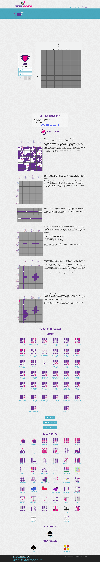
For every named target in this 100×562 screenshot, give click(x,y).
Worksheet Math (26, 557)
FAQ (14, 560)
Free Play (50, 417)
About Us (33, 560)
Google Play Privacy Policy (35, 559)
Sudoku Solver (50, 422)
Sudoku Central (17, 557)
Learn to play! (50, 427)
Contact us (16, 559)
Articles (18, 560)
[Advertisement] (50, 30)
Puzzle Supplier (25, 560)
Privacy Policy (23, 559)
